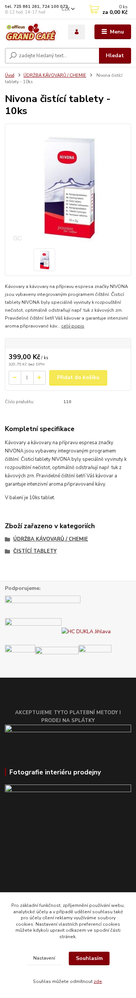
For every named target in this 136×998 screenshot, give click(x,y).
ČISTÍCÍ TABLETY (35, 551)
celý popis (72, 326)
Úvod (9, 75)
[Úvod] (31, 32)
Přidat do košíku (78, 377)
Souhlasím (89, 958)
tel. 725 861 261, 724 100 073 (36, 6)
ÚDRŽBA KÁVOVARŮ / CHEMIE (54, 75)
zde (98, 981)
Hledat (115, 55)
